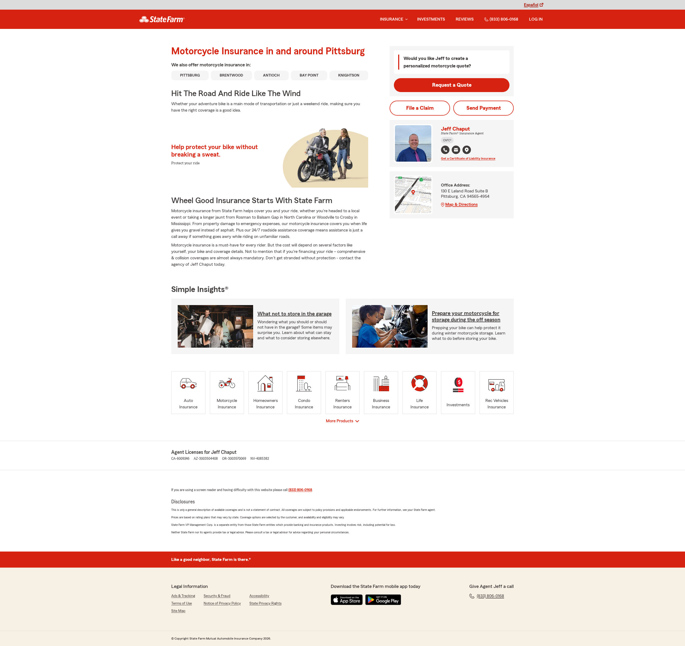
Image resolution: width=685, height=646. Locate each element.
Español (531, 5)
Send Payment (483, 108)
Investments (431, 19)
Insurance (391, 19)
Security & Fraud (217, 596)
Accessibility (259, 596)
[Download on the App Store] (347, 599)
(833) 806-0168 (504, 19)
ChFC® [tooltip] (447, 140)
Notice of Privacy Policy (222, 603)
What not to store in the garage (294, 314)
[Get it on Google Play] (383, 599)
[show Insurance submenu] (405, 19)
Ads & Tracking (183, 596)
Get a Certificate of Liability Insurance (468, 158)
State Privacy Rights (265, 603)
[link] (162, 19)
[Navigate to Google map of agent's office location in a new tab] (466, 150)
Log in (536, 19)
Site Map (178, 611)
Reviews (465, 19)
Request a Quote (451, 85)
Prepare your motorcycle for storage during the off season (466, 316)
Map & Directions (461, 204)
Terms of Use (181, 603)
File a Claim (420, 108)
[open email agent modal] (456, 150)
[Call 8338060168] (445, 150)
